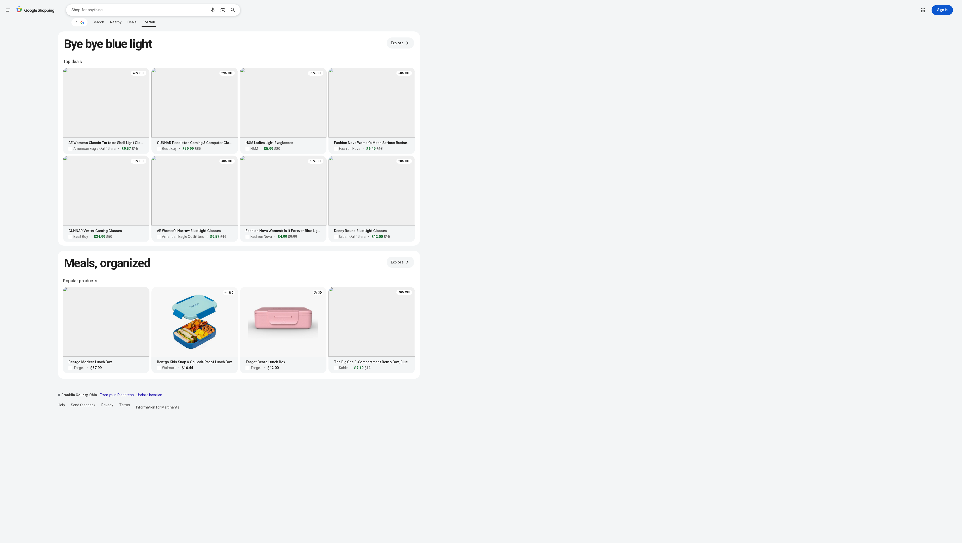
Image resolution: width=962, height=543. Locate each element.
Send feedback (83, 405)
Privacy (107, 405)
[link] (98, 22)
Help (61, 405)
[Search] (234, 10)
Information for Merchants (157, 407)
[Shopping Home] (35, 10)
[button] (213, 10)
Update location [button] (149, 395)
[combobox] (139, 10)
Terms (124, 405)
